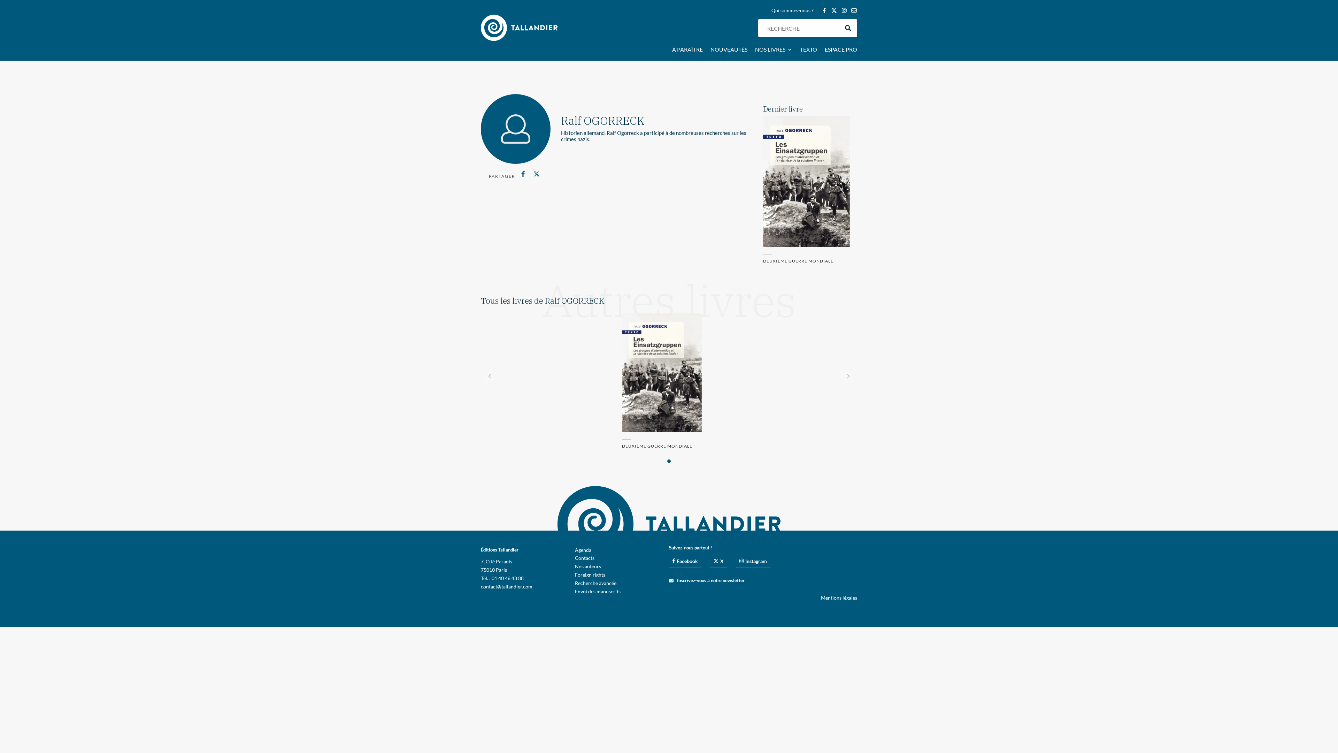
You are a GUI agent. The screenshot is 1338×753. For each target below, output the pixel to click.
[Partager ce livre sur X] (536, 174)
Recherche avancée (595, 583)
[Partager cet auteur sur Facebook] (523, 174)
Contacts (584, 558)
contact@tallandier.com (506, 587)
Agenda (583, 550)
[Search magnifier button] (848, 28)
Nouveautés (728, 50)
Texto (808, 50)
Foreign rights (590, 575)
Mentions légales (839, 598)
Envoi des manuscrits (598, 591)
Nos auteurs (588, 566)
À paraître (687, 50)
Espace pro (841, 50)
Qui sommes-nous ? (792, 10)
